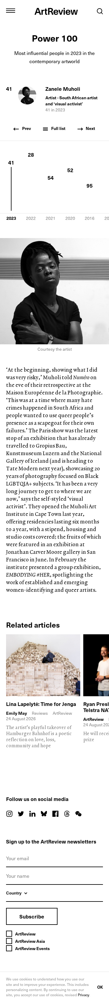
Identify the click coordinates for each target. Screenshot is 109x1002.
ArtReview (93, 719)
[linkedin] (32, 814)
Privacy (83, 994)
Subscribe (31, 916)
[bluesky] (44, 814)
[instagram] (9, 814)
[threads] (67, 814)
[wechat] (78, 814)
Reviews (40, 713)
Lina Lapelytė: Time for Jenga (41, 704)
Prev (26, 128)
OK (100, 987)
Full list (57, 128)
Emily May (16, 713)
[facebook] (55, 814)
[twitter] (21, 814)
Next (90, 128)
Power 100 (55, 38)
